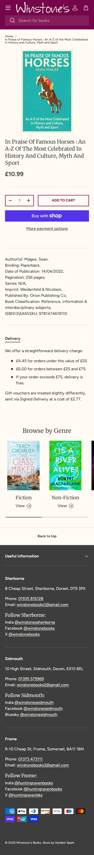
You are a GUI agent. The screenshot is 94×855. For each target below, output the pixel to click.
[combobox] (47, 20)
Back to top (47, 536)
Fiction (24, 498)
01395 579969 (31, 678)
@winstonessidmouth (34, 702)
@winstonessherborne (35, 622)
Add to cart (63, 200)
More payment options (47, 228)
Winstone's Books (28, 842)
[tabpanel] (47, 375)
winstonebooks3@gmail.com (43, 765)
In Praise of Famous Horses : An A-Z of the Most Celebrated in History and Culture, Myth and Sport (46, 41)
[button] (85, 7)
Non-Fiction (65, 498)
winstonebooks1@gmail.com (42, 604)
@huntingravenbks (25, 795)
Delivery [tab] (12, 338)
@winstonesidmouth (38, 714)
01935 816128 (30, 598)
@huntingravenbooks (34, 783)
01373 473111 (30, 759)
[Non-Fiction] (65, 465)
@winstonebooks (39, 628)
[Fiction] (23, 465)
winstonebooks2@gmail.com (43, 684)
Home (9, 36)
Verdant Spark (64, 842)
